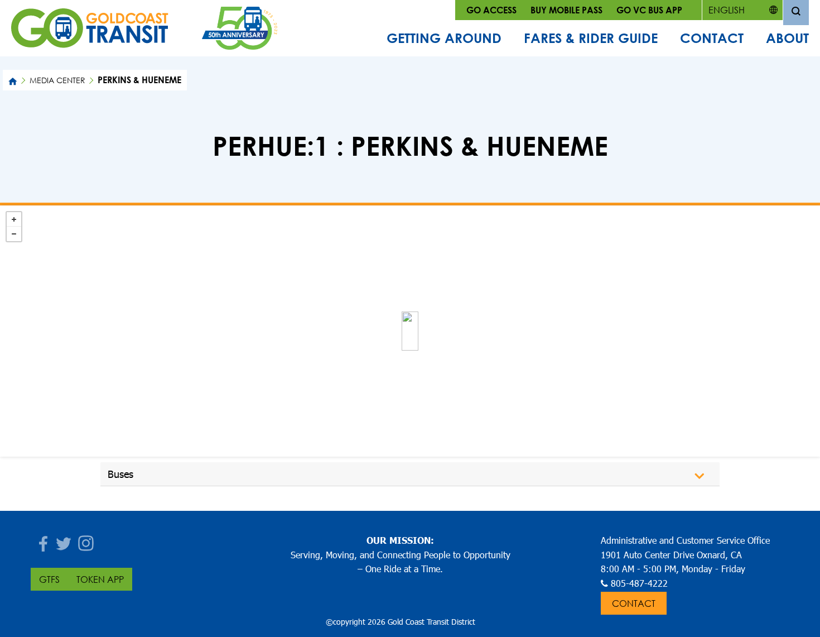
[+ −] (410, 331)
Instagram (86, 540)
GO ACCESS (491, 9)
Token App (100, 579)
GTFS (49, 579)
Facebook (42, 540)
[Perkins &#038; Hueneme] (410, 331)
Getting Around (444, 38)
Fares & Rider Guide (591, 38)
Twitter (64, 540)
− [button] (14, 234)
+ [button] (14, 219)
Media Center (57, 80)
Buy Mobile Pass (566, 9)
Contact (712, 38)
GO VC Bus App (649, 9)
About (787, 38)
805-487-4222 (639, 583)
